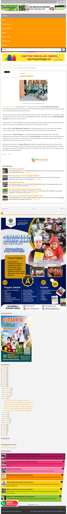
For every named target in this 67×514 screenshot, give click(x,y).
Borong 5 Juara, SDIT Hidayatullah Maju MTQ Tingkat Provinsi (25, 196)
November (7, 390)
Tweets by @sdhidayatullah (8, 447)
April (5, 416)
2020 (4, 380)
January (6, 422)
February (7, 420)
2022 (4, 376)
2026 (4, 368)
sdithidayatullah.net (61, 511)
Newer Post (5, 208)
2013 (4, 431)
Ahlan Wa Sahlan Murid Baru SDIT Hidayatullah (17, 404)
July (5, 398)
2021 (4, 378)
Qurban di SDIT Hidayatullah (16, 169)
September (7, 394)
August (6, 396)
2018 (4, 384)
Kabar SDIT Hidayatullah (20, 73)
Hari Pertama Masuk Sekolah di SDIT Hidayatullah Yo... (19, 406)
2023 (4, 374)
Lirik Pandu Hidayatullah (14, 469)
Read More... (29, 172)
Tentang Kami (5, 1)
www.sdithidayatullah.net (9, 107)
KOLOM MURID (6, 28)
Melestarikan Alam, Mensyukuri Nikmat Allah (20, 475)
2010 (4, 433)
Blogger (37, 504)
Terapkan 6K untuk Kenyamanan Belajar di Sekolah (22, 462)
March (6, 418)
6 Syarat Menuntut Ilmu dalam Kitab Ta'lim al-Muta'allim (23, 454)
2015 (4, 426)
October (6, 392)
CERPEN (4, 33)
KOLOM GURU (6, 24)
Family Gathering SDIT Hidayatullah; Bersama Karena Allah (24, 189)
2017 (4, 386)
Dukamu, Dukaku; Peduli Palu (16, 182)
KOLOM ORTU (6, 37)
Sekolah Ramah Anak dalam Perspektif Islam (20, 482)
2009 (4, 435)
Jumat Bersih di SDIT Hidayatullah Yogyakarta (16, 400)
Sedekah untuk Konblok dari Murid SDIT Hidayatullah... (19, 402)
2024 (4, 372)
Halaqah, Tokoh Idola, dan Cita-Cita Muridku (20, 489)
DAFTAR (4, 45)
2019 (4, 382)
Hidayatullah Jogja (22, 1)
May (5, 414)
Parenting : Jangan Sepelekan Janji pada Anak (20, 496)
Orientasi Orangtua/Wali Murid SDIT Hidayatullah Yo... (19, 408)
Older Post (62, 208)
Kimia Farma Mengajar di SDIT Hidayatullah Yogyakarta (23, 176)
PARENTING (5, 41)
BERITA (4, 20)
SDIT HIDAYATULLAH (16, 511)
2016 (4, 424)
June (6, 412)
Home (5, 16)
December (7, 388)
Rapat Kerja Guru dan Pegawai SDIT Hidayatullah (18, 410)
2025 (4, 370)
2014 (4, 429)
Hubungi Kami (13, 1)
